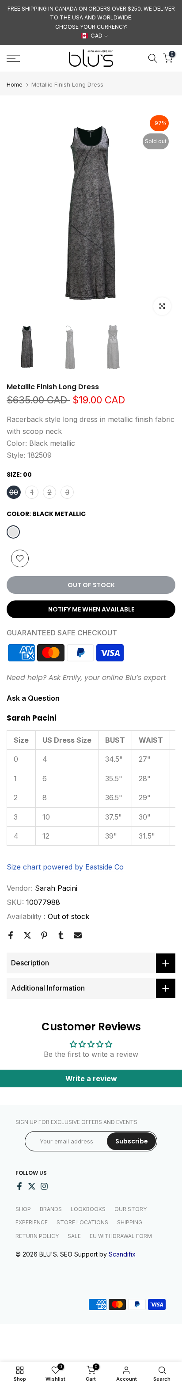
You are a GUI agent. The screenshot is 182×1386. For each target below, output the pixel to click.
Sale (74, 1236)
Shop (23, 1209)
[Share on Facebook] (11, 935)
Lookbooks (88, 1209)
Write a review (91, 1078)
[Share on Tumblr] (61, 935)
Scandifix (122, 1254)
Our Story (130, 1209)
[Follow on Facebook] (19, 1186)
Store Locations (82, 1222)
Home (15, 84)
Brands (51, 1209)
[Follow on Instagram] (44, 1186)
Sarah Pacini (56, 888)
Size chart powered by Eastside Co (65, 866)
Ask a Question (33, 698)
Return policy (37, 1236)
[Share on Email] (78, 935)
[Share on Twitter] (27, 935)
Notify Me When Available (91, 609)
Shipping (129, 1222)
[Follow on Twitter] (32, 1186)
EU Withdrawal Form (121, 1236)
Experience (31, 1222)
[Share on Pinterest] (44, 935)
